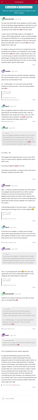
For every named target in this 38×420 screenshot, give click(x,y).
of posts (18, 2)
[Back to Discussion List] (2, 2)
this (11, 166)
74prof (7, 133)
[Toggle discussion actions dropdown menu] (36, 2)
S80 (21, 29)
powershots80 (9, 340)
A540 (23, 117)
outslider (8, 309)
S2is (5, 88)
